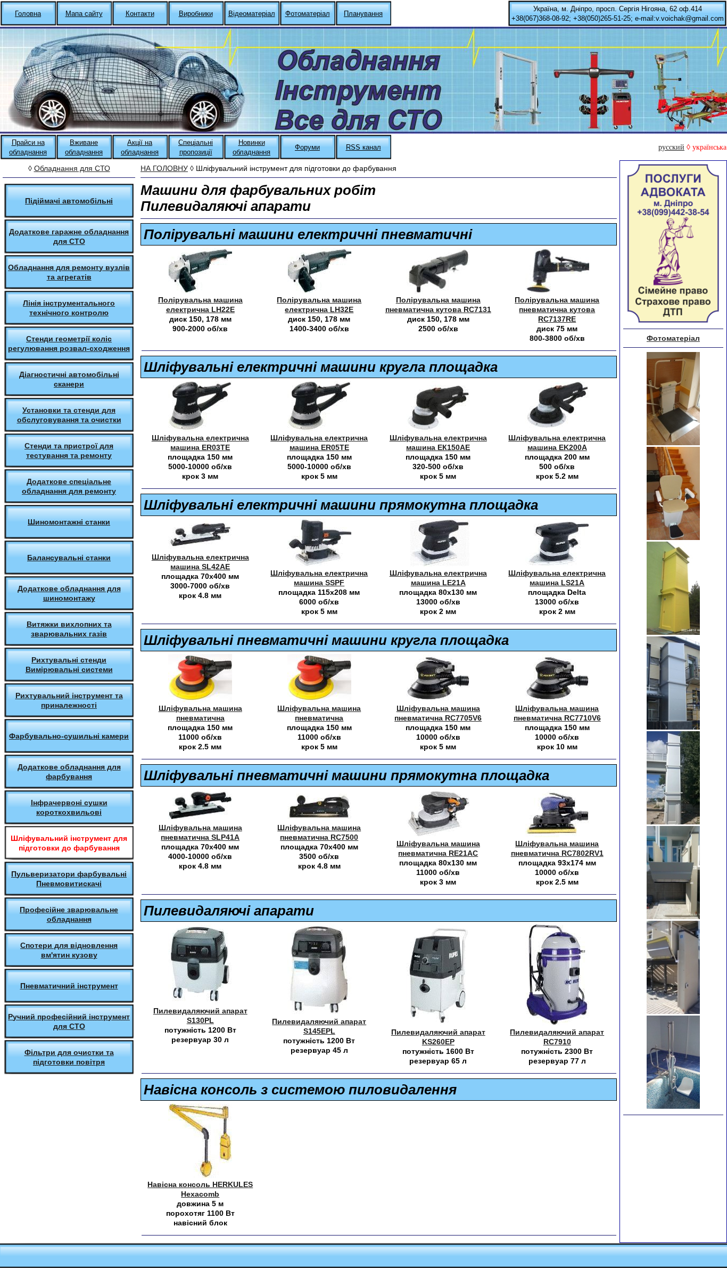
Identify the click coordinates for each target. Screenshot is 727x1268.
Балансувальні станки (69, 557)
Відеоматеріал (251, 14)
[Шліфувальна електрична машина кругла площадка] (200, 428)
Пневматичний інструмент (69, 985)
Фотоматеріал (307, 14)
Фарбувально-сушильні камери (69, 736)
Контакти (140, 14)
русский (671, 147)
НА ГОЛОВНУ (164, 168)
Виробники (196, 14)
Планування (363, 14)
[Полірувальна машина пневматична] (438, 290)
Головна (28, 14)
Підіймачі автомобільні (69, 201)
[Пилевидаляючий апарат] (200, 1001)
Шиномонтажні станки (69, 522)
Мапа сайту (84, 14)
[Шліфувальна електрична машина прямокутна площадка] (200, 547)
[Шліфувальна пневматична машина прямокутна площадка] (200, 818)
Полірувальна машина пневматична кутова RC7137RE (557, 309)
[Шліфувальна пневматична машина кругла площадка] (200, 698)
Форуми (307, 147)
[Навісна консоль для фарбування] (200, 1175)
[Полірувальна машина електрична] (200, 290)
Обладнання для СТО (72, 168)
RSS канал (363, 147)
